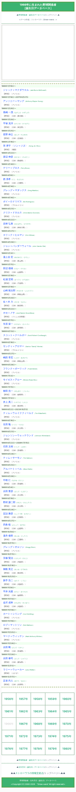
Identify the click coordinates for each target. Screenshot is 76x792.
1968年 (38, 723)
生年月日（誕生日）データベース (32, 767)
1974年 (52, 736)
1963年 (38, 711)
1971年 (9, 736)
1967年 (23, 723)
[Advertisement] (38, 52)
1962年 (23, 711)
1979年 (52, 748)
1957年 (23, 698)
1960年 (67, 698)
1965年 (67, 711)
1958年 (38, 698)
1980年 (67, 748)
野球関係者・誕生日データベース (32, 15)
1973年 (37, 736)
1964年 (52, 711)
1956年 (9, 698)
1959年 (52, 698)
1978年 (37, 748)
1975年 (67, 736)
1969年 (52, 723)
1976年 (9, 748)
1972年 (23, 736)
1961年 (8, 711)
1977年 (23, 748)
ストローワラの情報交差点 (29, 773)
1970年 (67, 723)
